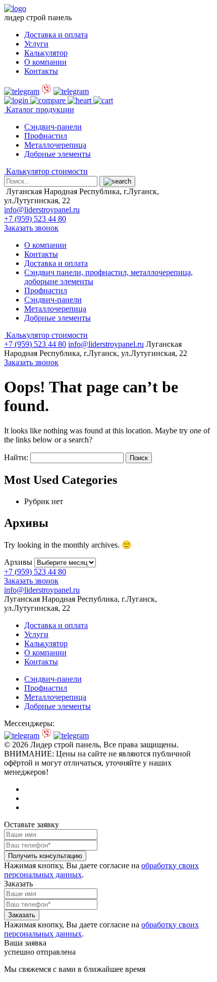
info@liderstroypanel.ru (42, 209)
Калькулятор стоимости (46, 171)
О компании (45, 62)
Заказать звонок (31, 228)
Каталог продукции (39, 109)
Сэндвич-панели (53, 126)
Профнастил (45, 135)
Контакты (41, 71)
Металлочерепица (55, 145)
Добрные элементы (57, 154)
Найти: (16, 457)
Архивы (18, 562)
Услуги (36, 43)
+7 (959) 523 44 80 (35, 218)
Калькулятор (46, 53)
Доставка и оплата (56, 34)
